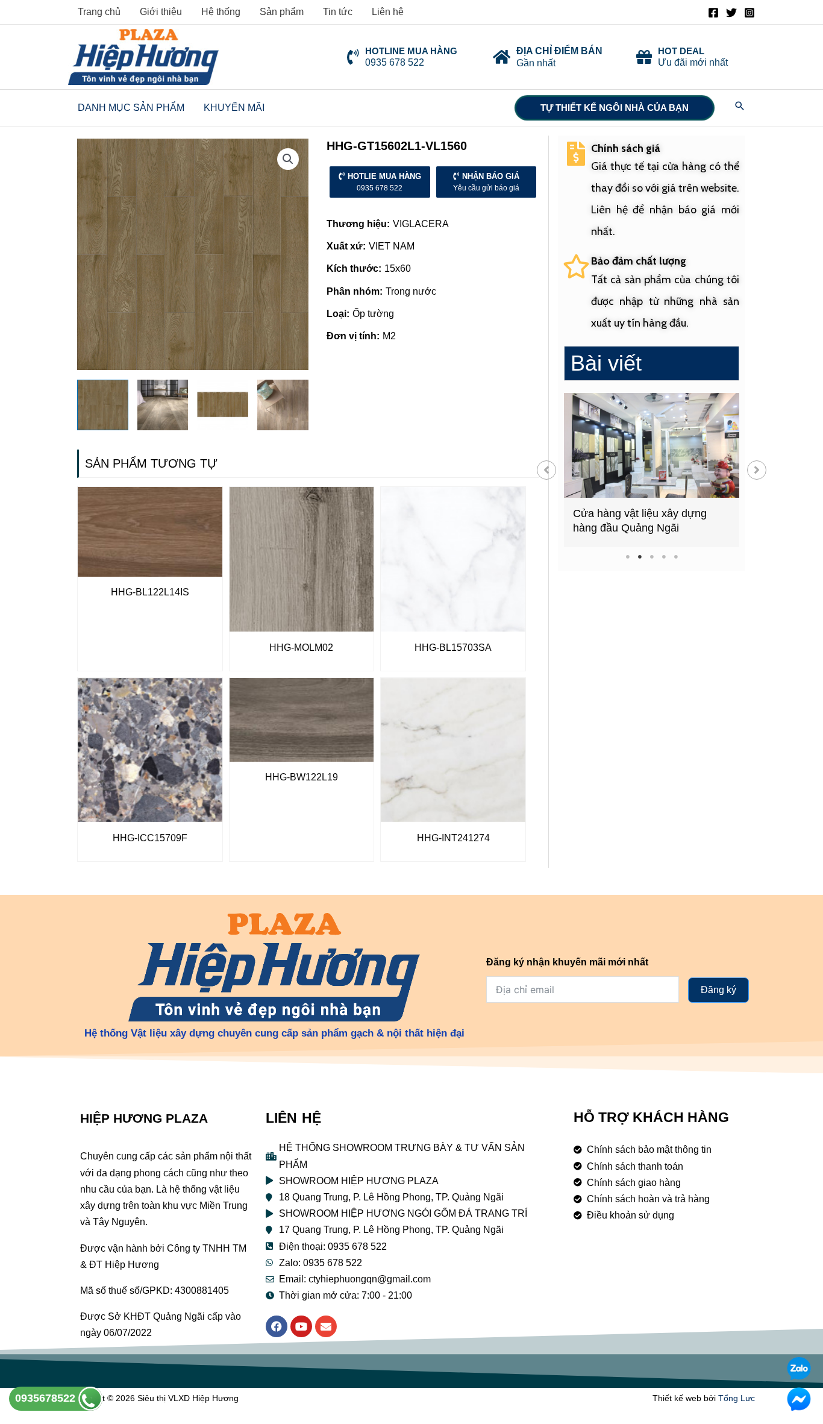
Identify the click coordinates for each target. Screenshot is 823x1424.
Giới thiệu (161, 12)
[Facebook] (713, 12)
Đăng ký (718, 990)
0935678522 (46, 1398)
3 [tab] (651, 556)
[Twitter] (731, 12)
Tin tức (337, 12)
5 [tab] (675, 556)
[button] (546, 470)
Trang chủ (99, 12)
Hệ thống (220, 12)
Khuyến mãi (234, 107)
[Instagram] (749, 12)
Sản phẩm (282, 12)
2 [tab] (639, 556)
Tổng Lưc (736, 1398)
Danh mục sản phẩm (131, 107)
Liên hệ (388, 12)
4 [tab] (663, 556)
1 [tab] (627, 556)
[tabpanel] (651, 470)
